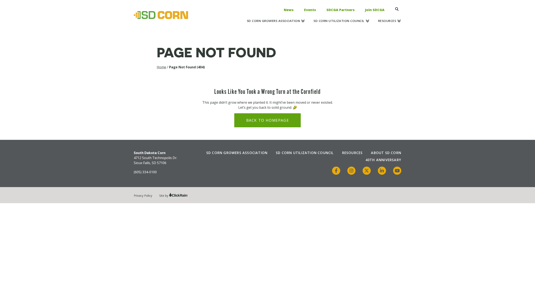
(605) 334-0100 (145, 172)
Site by (164, 196)
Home (161, 67)
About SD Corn (386, 152)
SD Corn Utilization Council (338, 21)
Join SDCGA (375, 10)
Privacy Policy (143, 196)
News (289, 10)
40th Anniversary (383, 160)
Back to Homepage (267, 120)
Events (310, 10)
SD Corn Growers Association (273, 21)
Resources (387, 21)
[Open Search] (398, 9)
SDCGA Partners (340, 10)
